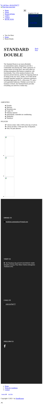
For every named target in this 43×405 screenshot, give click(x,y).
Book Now (36, 49)
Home (7, 10)
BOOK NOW (9, 19)
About (7, 12)
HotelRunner (20, 398)
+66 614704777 (11, 304)
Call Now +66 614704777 (10, 5)
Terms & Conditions (11, 388)
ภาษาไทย (33, 23)
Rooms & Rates (10, 14)
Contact (7, 17)
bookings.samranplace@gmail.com (17, 222)
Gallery (7, 16)
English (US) (34, 16)
